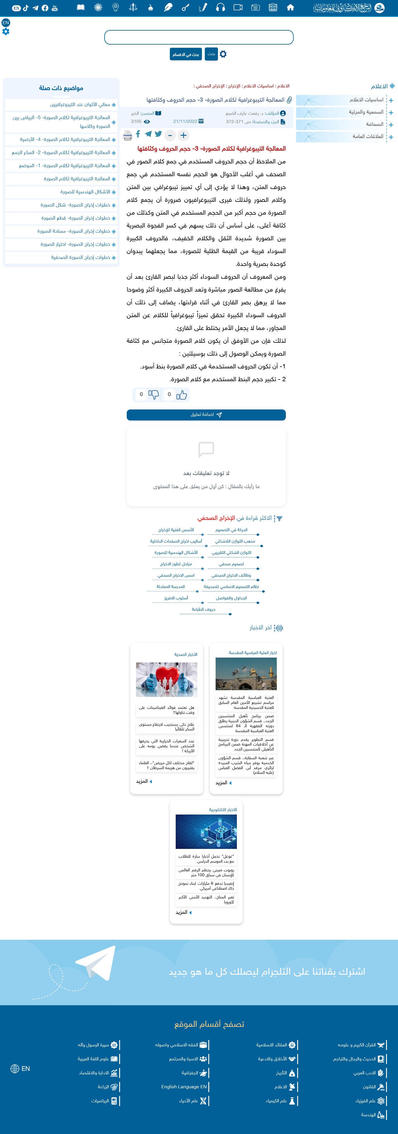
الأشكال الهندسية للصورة (176, 552)
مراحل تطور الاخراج (176, 564)
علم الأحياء (188, 1101)
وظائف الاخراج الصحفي (231, 575)
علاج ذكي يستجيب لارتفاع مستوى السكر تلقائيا (166, 727)
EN (6, 23)
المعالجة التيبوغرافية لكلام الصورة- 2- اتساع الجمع (61, 153)
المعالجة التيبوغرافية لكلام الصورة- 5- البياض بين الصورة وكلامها (61, 122)
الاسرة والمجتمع (183, 1059)
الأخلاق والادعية (272, 1059)
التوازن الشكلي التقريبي (231, 552)
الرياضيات (100, 1101)
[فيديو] (238, 9)
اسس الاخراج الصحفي (176, 575)
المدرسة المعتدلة (171, 586)
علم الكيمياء (276, 1101)
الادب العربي (364, 1073)
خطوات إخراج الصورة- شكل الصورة (75, 205)
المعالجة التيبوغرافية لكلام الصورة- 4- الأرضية (65, 140)
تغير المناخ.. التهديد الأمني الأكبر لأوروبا (206, 900)
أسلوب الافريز (176, 598)
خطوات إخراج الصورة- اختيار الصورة (75, 245)
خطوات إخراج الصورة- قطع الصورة (76, 218)
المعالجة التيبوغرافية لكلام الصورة (77, 179)
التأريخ (281, 1073)
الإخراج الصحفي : (209, 86)
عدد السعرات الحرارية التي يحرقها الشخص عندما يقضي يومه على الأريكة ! (166, 746)
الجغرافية (190, 1073)
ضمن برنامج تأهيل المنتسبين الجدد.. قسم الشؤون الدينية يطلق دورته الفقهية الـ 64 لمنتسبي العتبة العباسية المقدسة (246, 723)
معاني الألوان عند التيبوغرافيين (80, 105)
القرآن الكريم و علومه (357, 1045)
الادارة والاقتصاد (94, 1073)
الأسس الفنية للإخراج (176, 530)
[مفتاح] (185, 9)
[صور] (255, 9)
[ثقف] (98, 9)
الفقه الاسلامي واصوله (176, 1045)
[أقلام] (203, 9)
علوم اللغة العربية (93, 1059)
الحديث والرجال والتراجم (354, 1059)
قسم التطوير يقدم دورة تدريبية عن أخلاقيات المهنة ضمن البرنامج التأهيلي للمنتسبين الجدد (246, 744)
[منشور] (133, 9)
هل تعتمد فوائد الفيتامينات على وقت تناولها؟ (166, 710)
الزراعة (103, 1087)
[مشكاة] (150, 9)
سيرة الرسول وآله (93, 1045)
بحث (211, 54)
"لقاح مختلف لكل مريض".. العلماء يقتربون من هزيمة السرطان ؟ (166, 766)
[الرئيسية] (290, 9)
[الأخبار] (273, 9)
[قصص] (80, 9)
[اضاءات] (115, 9)
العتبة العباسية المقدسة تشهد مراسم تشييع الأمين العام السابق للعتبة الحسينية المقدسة (246, 702)
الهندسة (368, 1115)
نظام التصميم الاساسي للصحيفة (231, 586)
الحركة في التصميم (231, 530)
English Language (180, 1087)
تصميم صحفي (231, 564)
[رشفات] (168, 9)
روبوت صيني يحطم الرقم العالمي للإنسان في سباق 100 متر (206, 873)
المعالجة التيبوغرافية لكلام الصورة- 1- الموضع (64, 166)
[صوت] (220, 8)
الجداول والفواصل (231, 598)
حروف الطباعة (203, 609)
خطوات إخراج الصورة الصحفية (80, 258)
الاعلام (379, 87)
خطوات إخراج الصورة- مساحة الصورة (74, 231)
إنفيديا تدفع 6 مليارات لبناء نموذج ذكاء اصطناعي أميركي (206, 886)
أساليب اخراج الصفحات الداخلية (176, 541)
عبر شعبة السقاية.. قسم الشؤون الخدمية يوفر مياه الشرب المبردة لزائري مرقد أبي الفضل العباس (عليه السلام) (246, 765)
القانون (369, 1087)
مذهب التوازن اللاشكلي (235, 541)
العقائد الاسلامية (271, 1045)
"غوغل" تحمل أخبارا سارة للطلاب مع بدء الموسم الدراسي (206, 859)
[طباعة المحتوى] (127, 135)
